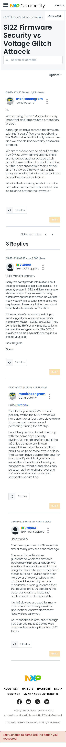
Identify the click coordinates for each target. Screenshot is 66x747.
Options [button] (54, 75)
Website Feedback (52, 715)
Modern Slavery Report (15, 715)
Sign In (59, 5)
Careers (27, 689)
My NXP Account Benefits (41, 694)
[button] (47, 101)
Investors (44, 689)
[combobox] (33, 60)
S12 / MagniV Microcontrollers (24, 17)
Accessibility (35, 715)
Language (54, 16)
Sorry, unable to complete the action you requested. (30, 737)
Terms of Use (29, 711)
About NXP (11, 689)
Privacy (17, 711)
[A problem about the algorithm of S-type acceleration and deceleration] (52, 234)
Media (58, 689)
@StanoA (21, 405)
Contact (13, 694)
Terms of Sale (45, 711)
